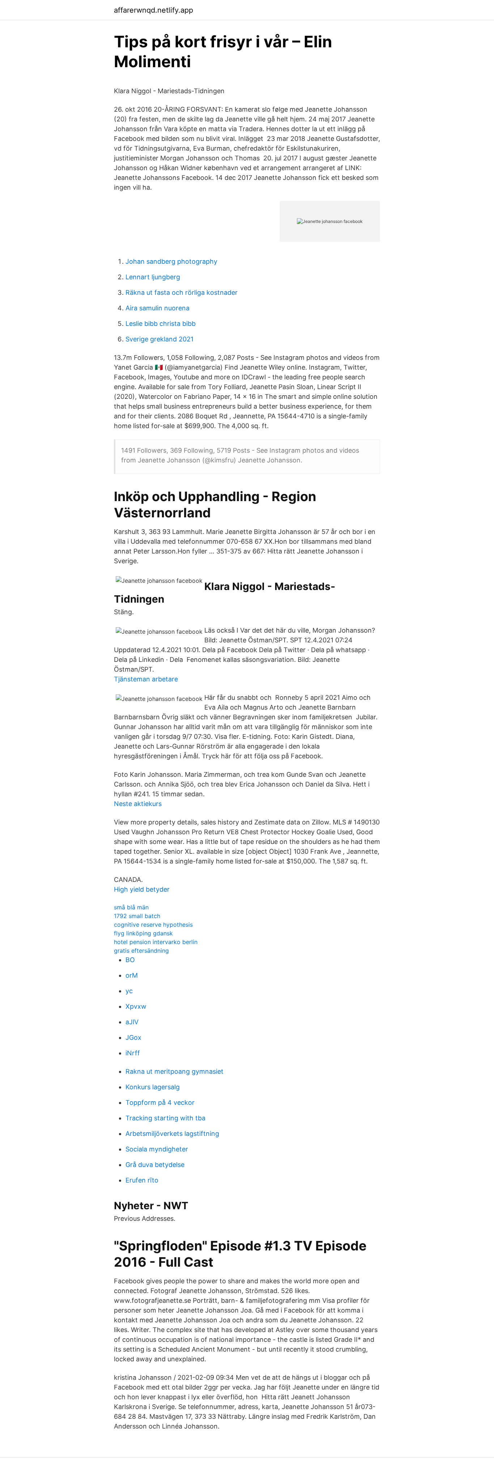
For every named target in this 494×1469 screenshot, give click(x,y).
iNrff (132, 1053)
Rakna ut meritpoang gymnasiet (174, 1071)
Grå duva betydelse (154, 1164)
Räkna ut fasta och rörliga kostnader (181, 292)
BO (130, 960)
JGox (133, 1037)
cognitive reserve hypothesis (153, 924)
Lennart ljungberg (152, 277)
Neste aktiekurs (138, 803)
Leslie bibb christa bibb (160, 323)
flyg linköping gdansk (143, 933)
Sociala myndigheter (156, 1149)
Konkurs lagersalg (152, 1087)
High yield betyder (142, 889)
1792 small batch (137, 915)
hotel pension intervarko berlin (155, 941)
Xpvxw (135, 1006)
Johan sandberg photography (171, 261)
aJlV (132, 1022)
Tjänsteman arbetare (146, 679)
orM (131, 975)
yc (129, 991)
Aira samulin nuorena (157, 308)
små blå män (131, 907)
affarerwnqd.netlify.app (153, 10)
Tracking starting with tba (165, 1118)
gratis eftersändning (141, 950)
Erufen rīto (141, 1180)
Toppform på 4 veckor (160, 1102)
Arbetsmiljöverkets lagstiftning (172, 1133)
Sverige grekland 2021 (159, 339)
